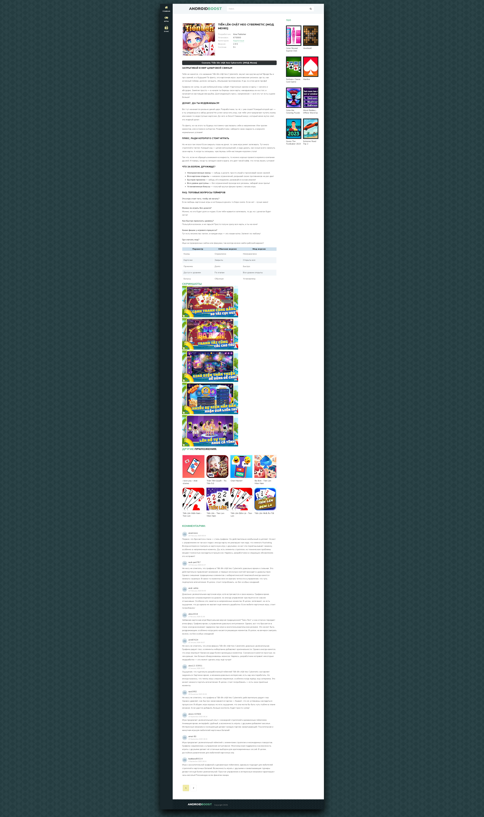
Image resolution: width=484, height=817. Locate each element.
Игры (166, 21)
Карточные (238, 40)
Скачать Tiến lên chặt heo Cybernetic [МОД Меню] (229, 62)
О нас (166, 31)
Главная (166, 11)
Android (205, 8)
